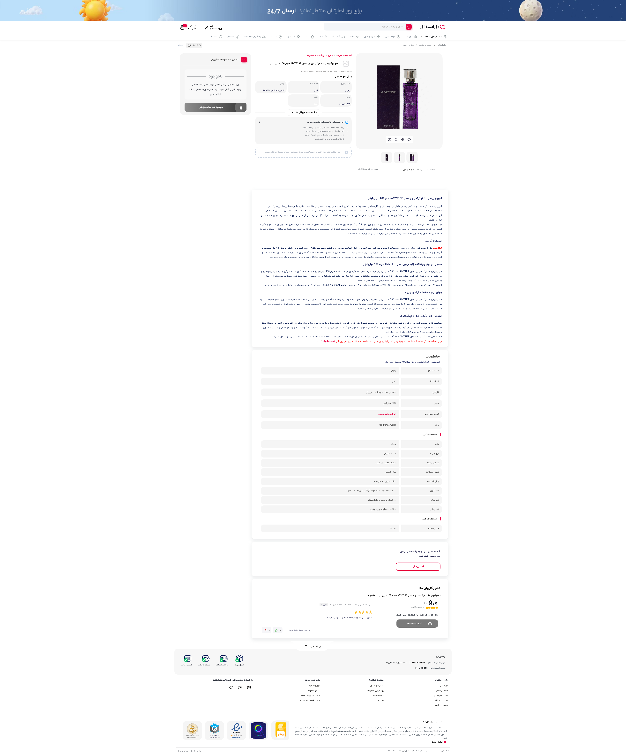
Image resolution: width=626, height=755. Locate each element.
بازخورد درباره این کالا (369, 169)
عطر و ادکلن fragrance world (319, 55)
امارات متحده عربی (387, 414)
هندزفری (291, 37)
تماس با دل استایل (441, 705)
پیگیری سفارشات (313, 690)
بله (410, 170)
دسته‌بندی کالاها (433, 37)
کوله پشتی (390, 37)
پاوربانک (408, 37)
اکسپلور (230, 37)
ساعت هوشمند (344, 731)
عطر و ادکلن (408, 45)
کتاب (307, 37)
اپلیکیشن (444, 685)
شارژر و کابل (369, 37)
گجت (352, 37)
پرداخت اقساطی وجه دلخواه (309, 700)
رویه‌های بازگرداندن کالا (375, 690)
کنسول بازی (358, 731)
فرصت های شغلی (441, 695)
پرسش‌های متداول (377, 685)
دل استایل (441, 45)
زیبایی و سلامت (425, 45)
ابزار (321, 37)
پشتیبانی (213, 37)
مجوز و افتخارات (314, 685)
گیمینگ (336, 37)
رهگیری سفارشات (252, 37)
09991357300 (418, 662)
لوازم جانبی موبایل (319, 731)
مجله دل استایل (442, 690)
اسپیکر (273, 37)
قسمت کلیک (329, 341)
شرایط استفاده (378, 695)
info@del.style (421, 668)
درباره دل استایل (441, 700)
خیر (404, 170)
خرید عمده (380, 700)
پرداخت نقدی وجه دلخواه (310, 695)
